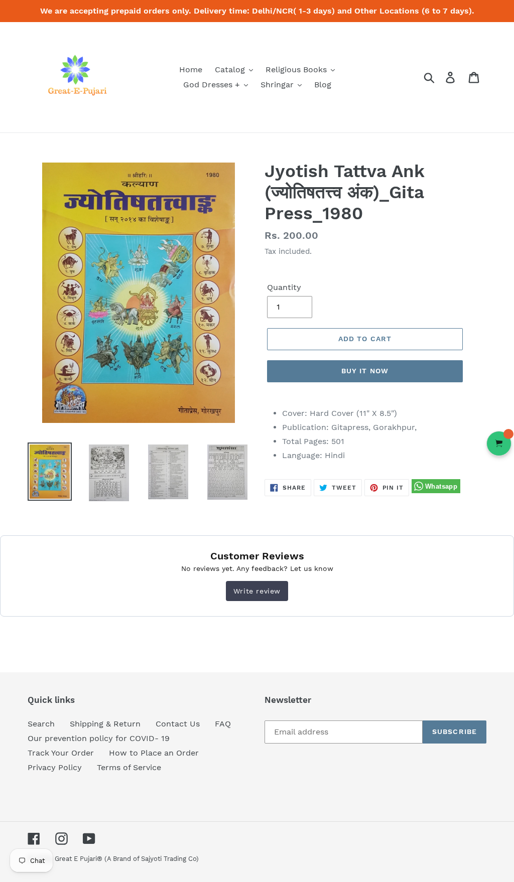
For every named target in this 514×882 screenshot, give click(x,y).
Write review (257, 591)
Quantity (284, 287)
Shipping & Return (105, 723)
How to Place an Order (154, 753)
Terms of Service (129, 767)
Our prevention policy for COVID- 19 (99, 738)
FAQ (223, 723)
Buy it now (365, 371)
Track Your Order (61, 753)
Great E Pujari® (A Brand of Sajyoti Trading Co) (127, 858)
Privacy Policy (55, 767)
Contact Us (178, 723)
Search (41, 723)
